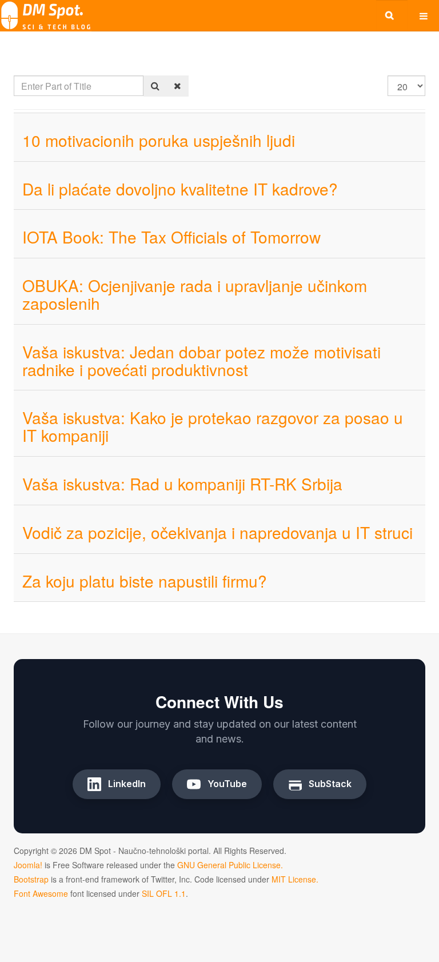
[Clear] (177, 86)
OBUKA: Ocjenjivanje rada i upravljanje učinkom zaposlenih (194, 294)
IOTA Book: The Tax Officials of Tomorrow (171, 236)
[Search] (155, 86)
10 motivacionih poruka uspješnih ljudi (158, 140)
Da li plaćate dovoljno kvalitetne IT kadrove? (180, 188)
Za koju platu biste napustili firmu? (144, 580)
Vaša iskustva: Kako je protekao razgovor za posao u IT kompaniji (212, 426)
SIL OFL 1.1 (164, 893)
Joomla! (28, 865)
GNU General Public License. (230, 865)
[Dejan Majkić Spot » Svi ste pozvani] (45, 15)
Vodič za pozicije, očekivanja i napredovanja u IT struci (217, 532)
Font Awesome (41, 893)
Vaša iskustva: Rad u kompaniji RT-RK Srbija (182, 483)
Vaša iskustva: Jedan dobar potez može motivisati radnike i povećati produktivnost (201, 360)
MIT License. (295, 879)
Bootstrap (31, 879)
